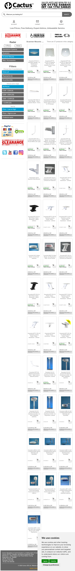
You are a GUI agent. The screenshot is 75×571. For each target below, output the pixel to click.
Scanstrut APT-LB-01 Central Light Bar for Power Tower (65, 101)
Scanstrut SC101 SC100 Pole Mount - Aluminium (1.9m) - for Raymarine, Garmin (50, 374)
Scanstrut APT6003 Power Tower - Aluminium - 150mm (50, 335)
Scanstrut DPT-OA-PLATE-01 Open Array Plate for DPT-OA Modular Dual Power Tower (65, 63)
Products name (8, 117)
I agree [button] (45, 561)
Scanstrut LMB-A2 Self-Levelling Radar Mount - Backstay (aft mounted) (65, 413)
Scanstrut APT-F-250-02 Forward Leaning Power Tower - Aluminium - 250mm (34, 335)
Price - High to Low (9, 113)
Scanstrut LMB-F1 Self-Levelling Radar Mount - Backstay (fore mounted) (65, 452)
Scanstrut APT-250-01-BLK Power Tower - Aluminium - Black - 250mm (34, 296)
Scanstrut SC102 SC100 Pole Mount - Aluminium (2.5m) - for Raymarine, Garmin (50, 413)
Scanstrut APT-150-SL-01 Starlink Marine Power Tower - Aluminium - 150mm (66, 335)
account (14, 24)
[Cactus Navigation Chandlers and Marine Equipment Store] (19, 9)
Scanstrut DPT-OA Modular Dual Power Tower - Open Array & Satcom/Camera (34, 374)
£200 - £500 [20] (8, 95)
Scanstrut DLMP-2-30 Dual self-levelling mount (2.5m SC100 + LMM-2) (34, 491)
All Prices (6, 86)
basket (61, 24)
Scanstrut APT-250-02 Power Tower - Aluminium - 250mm (50, 296)
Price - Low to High (9, 109)
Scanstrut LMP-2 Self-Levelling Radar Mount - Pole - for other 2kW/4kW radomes (66, 491)
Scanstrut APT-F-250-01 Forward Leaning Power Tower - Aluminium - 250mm (65, 296)
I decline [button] (53, 561)
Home (18, 46)
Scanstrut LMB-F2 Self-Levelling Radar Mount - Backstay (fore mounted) (50, 452)
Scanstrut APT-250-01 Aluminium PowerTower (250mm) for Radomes (65, 257)
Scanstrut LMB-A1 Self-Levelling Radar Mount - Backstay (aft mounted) (34, 452)
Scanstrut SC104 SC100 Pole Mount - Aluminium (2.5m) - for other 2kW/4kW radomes (34, 414)
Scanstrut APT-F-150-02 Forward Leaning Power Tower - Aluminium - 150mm (50, 218)
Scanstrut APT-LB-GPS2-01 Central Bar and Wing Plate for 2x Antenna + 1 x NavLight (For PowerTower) (65, 141)
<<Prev (7, 46)
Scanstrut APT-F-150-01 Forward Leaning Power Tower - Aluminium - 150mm (65, 218)
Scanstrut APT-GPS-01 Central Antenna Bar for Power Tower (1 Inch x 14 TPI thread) (50, 102)
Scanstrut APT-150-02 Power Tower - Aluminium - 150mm (65, 179)
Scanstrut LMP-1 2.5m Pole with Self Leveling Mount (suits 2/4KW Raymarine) (34, 530)
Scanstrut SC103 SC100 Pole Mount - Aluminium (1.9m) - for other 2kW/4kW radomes (65, 375)
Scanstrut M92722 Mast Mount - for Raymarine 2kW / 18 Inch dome (50, 257)
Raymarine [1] (7, 76)
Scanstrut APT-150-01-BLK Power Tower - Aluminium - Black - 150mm (34, 218)
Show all (6, 72)
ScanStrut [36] (7, 80)
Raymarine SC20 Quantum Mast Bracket (34, 178)
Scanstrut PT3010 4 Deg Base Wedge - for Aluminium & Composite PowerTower (34, 63)
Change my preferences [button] (51, 565)
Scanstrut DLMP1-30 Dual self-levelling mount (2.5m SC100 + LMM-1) (50, 491)
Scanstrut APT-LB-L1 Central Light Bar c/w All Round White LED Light (34, 140)
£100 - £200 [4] (8, 90)
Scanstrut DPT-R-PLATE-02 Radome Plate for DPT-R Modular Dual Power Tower (49, 63)
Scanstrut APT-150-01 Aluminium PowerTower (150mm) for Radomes (50, 179)
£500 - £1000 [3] (8, 99)
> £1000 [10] (7, 103)
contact (37, 24)
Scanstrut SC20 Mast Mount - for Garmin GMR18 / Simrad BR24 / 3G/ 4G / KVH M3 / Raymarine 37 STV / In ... (50, 142)
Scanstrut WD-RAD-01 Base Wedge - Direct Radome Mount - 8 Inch (34, 101)
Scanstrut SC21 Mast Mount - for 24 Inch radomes (34, 257)
